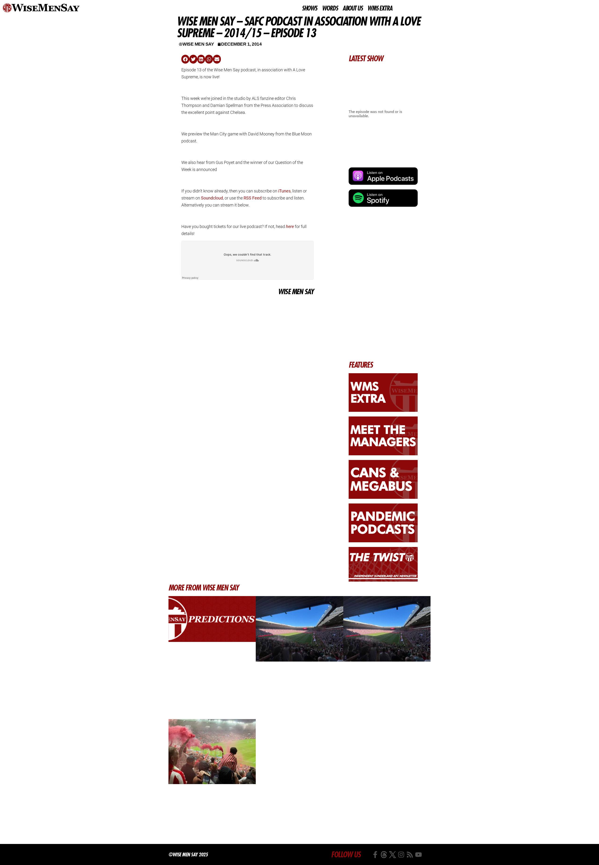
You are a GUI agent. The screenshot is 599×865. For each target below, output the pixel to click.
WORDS (330, 8)
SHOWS (309, 8)
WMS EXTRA (379, 8)
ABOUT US (352, 8)
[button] (185, 59)
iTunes (284, 190)
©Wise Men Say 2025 (188, 854)
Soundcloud (212, 197)
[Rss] (409, 854)
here (290, 226)
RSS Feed (253, 197)
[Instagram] (401, 854)
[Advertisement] (247, 331)
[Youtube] (418, 854)
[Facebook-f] (375, 854)
